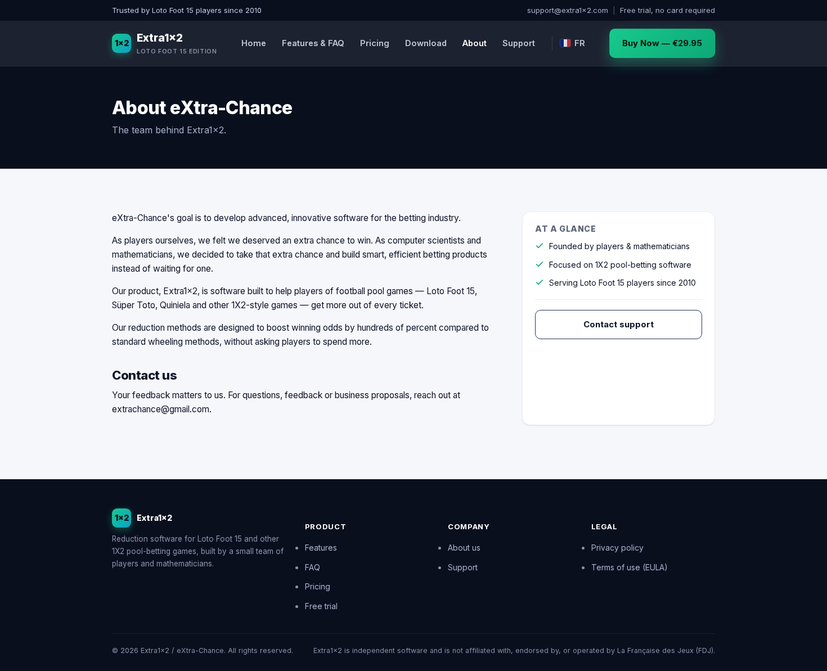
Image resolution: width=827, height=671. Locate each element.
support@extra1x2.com (567, 10)
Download (426, 43)
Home (253, 43)
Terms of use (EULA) (629, 567)
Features (321, 547)
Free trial (321, 606)
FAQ (312, 567)
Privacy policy (617, 547)
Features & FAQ (313, 43)
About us (464, 547)
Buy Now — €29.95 (662, 43)
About (474, 43)
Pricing (374, 43)
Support (518, 43)
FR (579, 43)
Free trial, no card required (667, 10)
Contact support (618, 324)
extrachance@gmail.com (160, 409)
